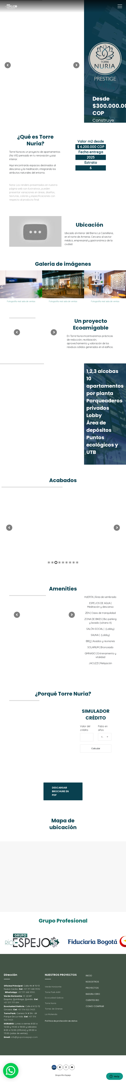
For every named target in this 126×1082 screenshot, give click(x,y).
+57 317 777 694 (11, 1002)
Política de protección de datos (61, 1020)
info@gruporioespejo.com (24, 1037)
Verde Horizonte (53, 986)
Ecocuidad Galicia (54, 997)
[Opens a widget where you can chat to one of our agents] (114, 1076)
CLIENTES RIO (92, 1000)
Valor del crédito (85, 728)
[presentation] (2, 287)
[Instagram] (66, 1067)
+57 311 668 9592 (31, 989)
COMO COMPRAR (95, 1006)
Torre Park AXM (52, 992)
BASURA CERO (93, 994)
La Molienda (51, 1014)
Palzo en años (103, 728)
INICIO (89, 975)
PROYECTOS (92, 987)
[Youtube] (72, 1067)
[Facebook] (60, 1067)
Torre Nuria (50, 1003)
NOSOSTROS (92, 981)
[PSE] (54, 1067)
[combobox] (104, 737)
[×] (10, 1070)
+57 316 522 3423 (26, 1009)
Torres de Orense (53, 1008)
